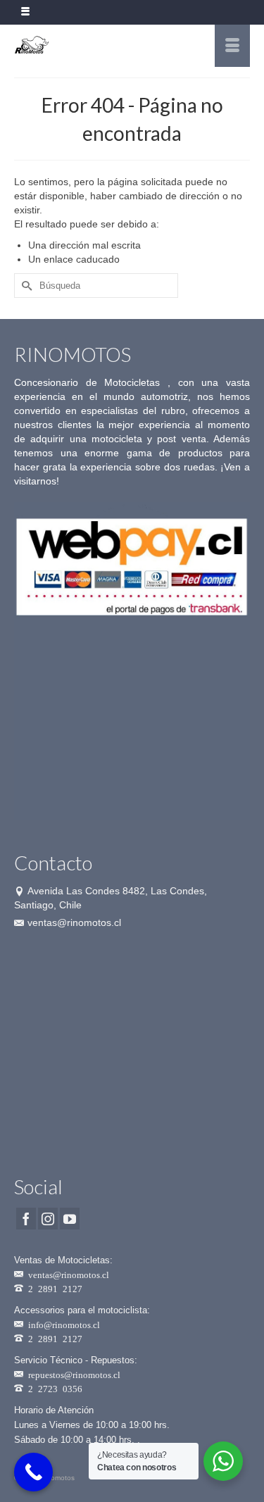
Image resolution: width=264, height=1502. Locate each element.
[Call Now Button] (33, 1472)
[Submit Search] (24, 285)
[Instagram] (48, 1218)
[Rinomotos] (100, 46)
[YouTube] (70, 1218)
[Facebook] (26, 1218)
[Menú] (232, 46)
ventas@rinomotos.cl (74, 922)
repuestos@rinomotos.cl (74, 1374)
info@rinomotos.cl (64, 1324)
